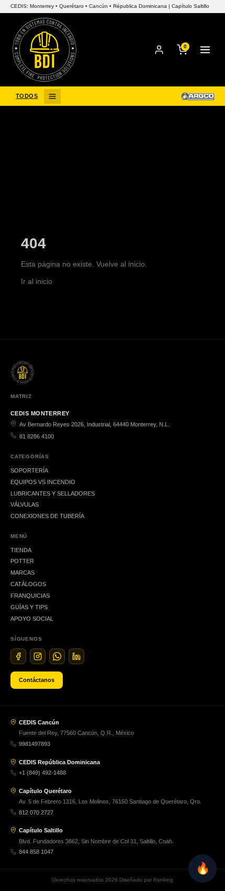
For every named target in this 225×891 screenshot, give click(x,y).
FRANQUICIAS (30, 595)
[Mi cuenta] (159, 49)
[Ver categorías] (52, 96)
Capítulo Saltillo (41, 830)
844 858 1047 (36, 852)
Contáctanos (36, 680)
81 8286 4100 (36, 436)
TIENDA (20, 550)
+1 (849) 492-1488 (42, 772)
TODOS (27, 96)
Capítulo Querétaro (45, 791)
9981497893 (34, 744)
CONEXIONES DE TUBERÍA (47, 516)
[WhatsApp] (57, 656)
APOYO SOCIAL (31, 618)
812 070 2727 (36, 812)
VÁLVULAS (24, 504)
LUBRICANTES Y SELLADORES (52, 493)
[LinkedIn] (76, 656)
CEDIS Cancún (39, 722)
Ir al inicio (36, 281)
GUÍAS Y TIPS (29, 607)
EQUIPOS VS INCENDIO (42, 482)
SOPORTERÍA (29, 470)
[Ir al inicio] (44, 50)
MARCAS (22, 572)
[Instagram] (38, 656)
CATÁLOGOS (28, 584)
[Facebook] (18, 656)
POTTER (22, 561)
